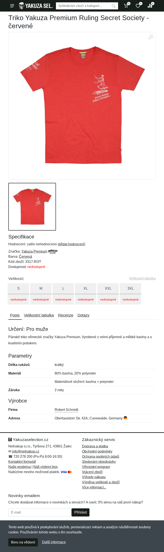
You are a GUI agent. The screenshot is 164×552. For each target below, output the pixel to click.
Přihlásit (80, 512)
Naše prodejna (19, 467)
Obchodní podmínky (97, 451)
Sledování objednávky (99, 461)
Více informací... (94, 487)
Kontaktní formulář (22, 461)
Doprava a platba (95, 446)
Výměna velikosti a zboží (101, 482)
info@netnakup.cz (25, 451)
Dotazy (83, 315)
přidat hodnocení (71, 244)
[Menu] (12, 6)
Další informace (54, 542)
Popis (15, 315)
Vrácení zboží (92, 472)
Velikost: (16, 279)
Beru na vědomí (23, 542)
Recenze (65, 315)
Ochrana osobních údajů (100, 456)
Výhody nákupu (94, 477)
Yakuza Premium (34, 251)
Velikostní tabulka (142, 278)
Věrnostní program (96, 467)
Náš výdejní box (45, 467)
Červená (25, 256)
